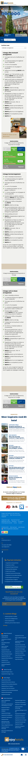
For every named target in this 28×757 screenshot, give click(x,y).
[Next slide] (26, 24)
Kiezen (20, 154)
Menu (26, 755)
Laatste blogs (11, 614)
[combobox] (10, 40)
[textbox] (10, 40)
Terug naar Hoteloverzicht (19, 35)
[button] (21, 149)
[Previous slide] (2, 24)
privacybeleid (5, 751)
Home (22, 755)
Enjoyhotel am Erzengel (8, 35)
